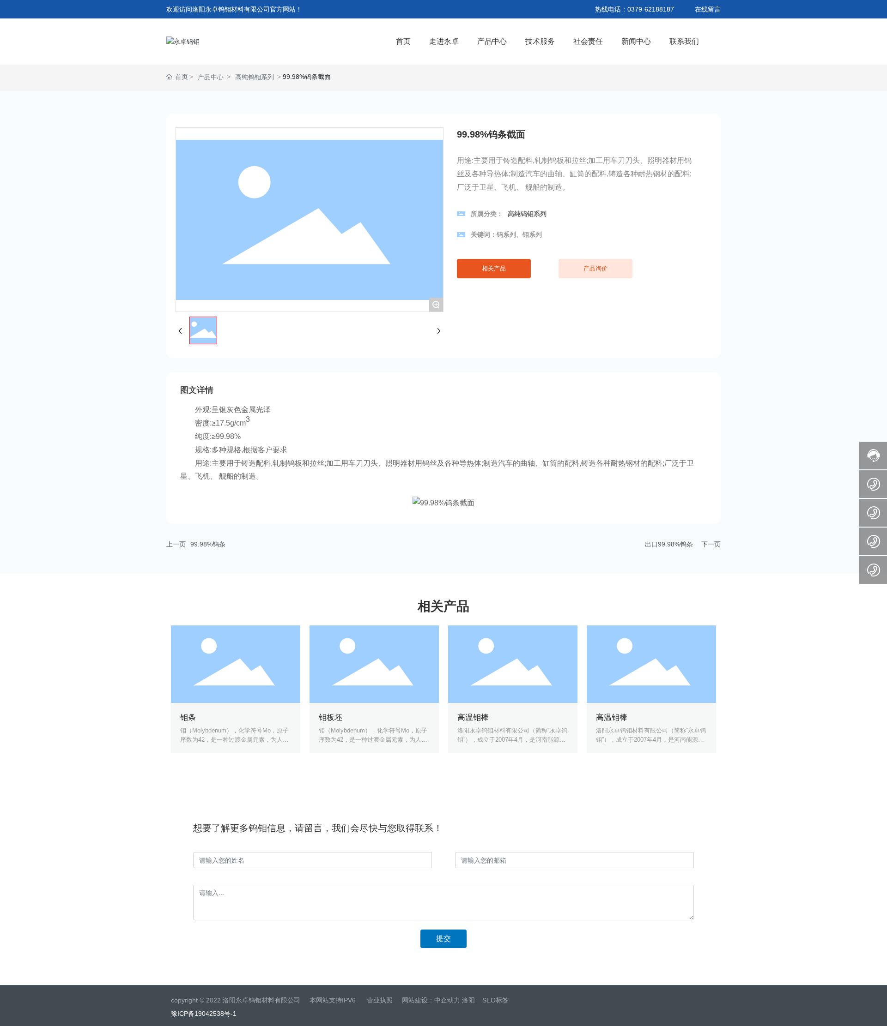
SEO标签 (495, 1000)
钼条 (188, 717)
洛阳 (468, 1000)
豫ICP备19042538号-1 (204, 1013)
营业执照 (380, 1000)
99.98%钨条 (207, 544)
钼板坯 (330, 717)
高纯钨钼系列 (254, 77)
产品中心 (211, 77)
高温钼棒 (473, 717)
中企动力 (447, 1000)
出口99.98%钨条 (669, 544)
